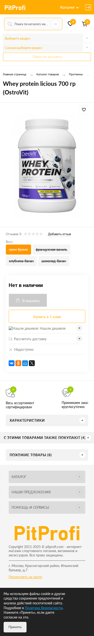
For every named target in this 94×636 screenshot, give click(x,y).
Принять (15, 627)
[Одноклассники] (18, 363)
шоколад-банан (53, 261)
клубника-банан (21, 261)
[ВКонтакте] (11, 363)
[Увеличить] (47, 165)
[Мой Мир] (25, 363)
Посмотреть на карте (25, 577)
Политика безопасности (43, 608)
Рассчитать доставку (30, 339)
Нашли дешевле (53, 328)
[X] (32, 363)
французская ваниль (51, 249)
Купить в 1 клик (47, 316)
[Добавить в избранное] (84, 109)
